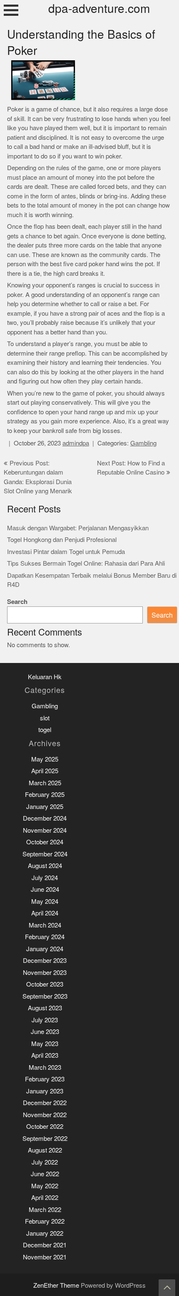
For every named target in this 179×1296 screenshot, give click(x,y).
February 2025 (45, 795)
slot (45, 718)
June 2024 (45, 889)
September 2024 (44, 854)
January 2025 (44, 807)
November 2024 (45, 830)
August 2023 (45, 1008)
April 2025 (44, 771)
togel (44, 730)
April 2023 (44, 1055)
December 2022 (45, 1103)
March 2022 (45, 1210)
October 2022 (44, 1126)
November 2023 (45, 973)
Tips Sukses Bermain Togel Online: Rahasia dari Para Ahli (86, 563)
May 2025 (44, 759)
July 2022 (45, 1162)
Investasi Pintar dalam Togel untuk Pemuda (66, 552)
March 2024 (45, 925)
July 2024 (45, 878)
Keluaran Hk (45, 677)
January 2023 (44, 1091)
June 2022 (45, 1174)
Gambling (143, 443)
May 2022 (44, 1186)
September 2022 (44, 1139)
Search (17, 602)
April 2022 (44, 1198)
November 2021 (45, 1257)
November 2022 (45, 1115)
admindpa (75, 443)
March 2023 (45, 1067)
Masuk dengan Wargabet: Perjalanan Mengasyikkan (78, 528)
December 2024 (45, 818)
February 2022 (45, 1221)
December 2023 (45, 961)
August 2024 (45, 866)
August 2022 (45, 1150)
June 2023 (45, 1032)
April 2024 (44, 913)
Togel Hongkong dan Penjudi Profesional (62, 540)
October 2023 (44, 984)
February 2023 (45, 1079)
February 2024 (45, 937)
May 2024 (44, 901)
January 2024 (44, 949)
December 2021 (45, 1245)
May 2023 (44, 1044)
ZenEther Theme (57, 1285)
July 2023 (45, 1020)
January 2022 (44, 1233)
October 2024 (44, 842)
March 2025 (45, 783)
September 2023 (44, 996)
